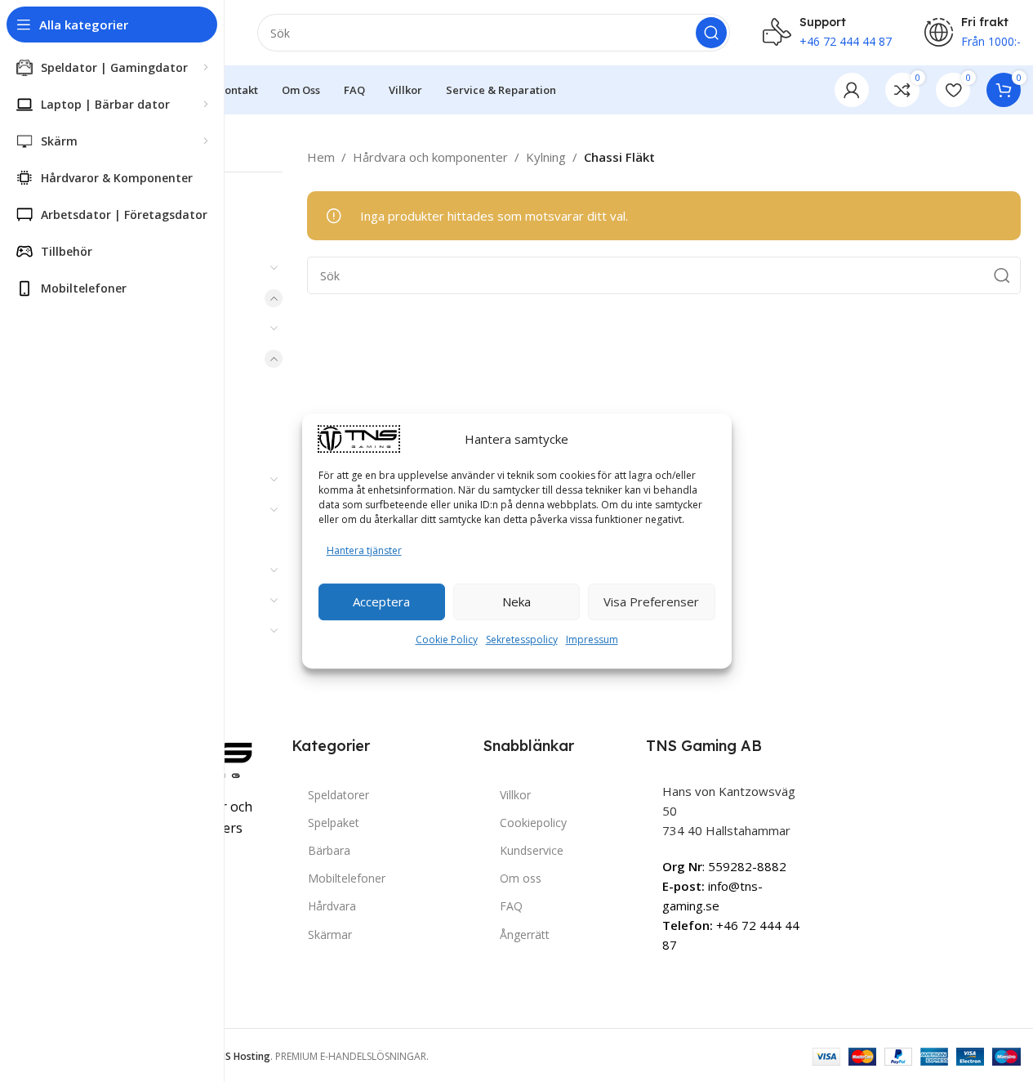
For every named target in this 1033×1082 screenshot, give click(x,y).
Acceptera (381, 601)
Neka (516, 601)
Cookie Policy (447, 639)
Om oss (520, 878)
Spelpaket (333, 822)
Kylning (546, 157)
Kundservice (531, 850)
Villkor (515, 795)
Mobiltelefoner (346, 878)
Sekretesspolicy (522, 639)
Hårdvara (332, 906)
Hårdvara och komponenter (430, 157)
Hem (321, 157)
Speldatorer (338, 795)
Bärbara (329, 850)
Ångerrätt (525, 934)
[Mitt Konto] (851, 90)
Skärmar (330, 934)
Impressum (592, 639)
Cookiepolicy (533, 822)
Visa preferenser (651, 601)
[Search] (711, 32)
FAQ (511, 906)
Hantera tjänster (364, 550)
